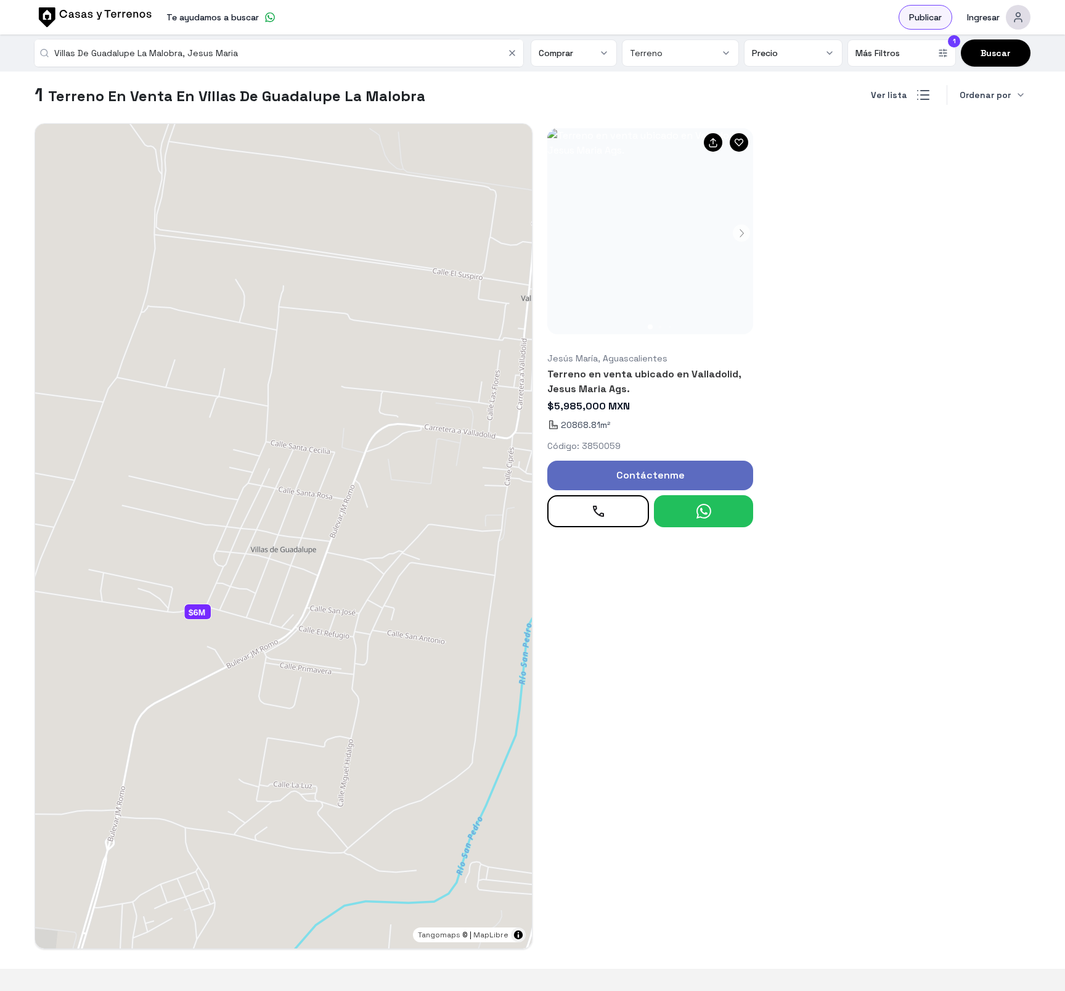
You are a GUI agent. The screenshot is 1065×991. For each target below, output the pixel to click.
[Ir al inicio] (93, 17)
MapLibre (490, 935)
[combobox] (277, 53)
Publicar (925, 17)
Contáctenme (650, 475)
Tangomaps (439, 935)
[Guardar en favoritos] (739, 142)
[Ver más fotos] (650, 231)
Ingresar (983, 17)
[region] (283, 536)
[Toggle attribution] (518, 934)
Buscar (996, 53)
